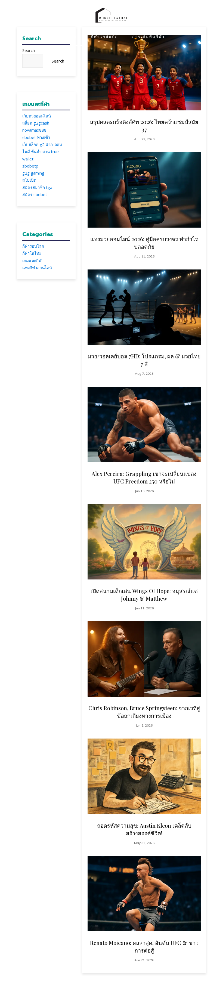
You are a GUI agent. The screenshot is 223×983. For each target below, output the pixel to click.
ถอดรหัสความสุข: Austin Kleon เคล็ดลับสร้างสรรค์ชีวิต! (144, 829)
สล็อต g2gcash (35, 123)
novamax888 (34, 130)
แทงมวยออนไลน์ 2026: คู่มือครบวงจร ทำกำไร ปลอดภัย (144, 242)
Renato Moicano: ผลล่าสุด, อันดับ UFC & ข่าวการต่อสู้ (144, 946)
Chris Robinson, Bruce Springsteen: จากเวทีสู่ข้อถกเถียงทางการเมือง (144, 711)
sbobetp (30, 166)
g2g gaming (33, 173)
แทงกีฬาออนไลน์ (37, 267)
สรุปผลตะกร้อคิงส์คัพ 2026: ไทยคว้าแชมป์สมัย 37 (144, 125)
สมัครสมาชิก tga (37, 187)
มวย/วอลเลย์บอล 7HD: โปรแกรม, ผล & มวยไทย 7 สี (144, 359)
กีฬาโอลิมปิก (104, 36)
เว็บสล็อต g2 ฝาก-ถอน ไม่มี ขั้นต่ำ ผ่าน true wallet (42, 152)
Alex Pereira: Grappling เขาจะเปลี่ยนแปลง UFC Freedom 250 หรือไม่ (144, 477)
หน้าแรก (67, 36)
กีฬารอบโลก (33, 246)
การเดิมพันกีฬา (148, 36)
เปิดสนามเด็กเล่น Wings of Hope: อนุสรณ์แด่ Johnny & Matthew (144, 594)
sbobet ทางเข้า (36, 137)
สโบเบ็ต (29, 180)
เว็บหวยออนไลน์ (36, 116)
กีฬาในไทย (32, 253)
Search (28, 50)
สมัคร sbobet (34, 194)
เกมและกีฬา (33, 260)
